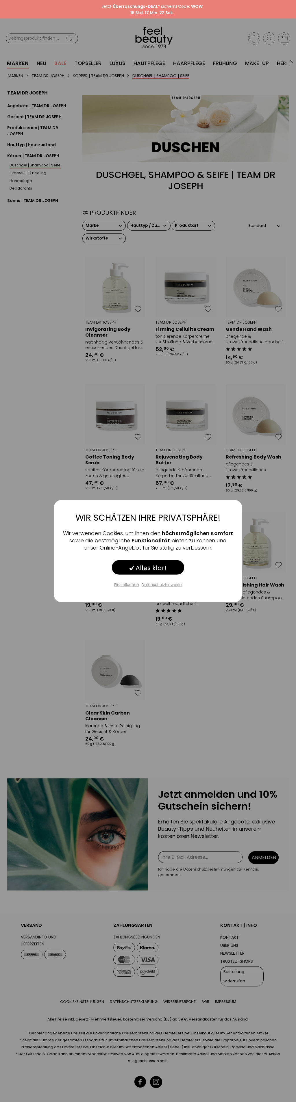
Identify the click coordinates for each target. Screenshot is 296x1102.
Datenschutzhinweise (162, 584)
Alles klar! (150, 567)
